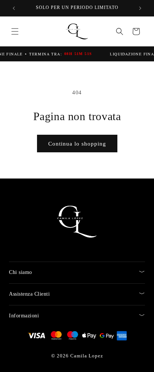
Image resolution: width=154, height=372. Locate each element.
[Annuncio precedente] (14, 8)
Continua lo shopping (77, 144)
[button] (15, 31)
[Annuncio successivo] (140, 8)
